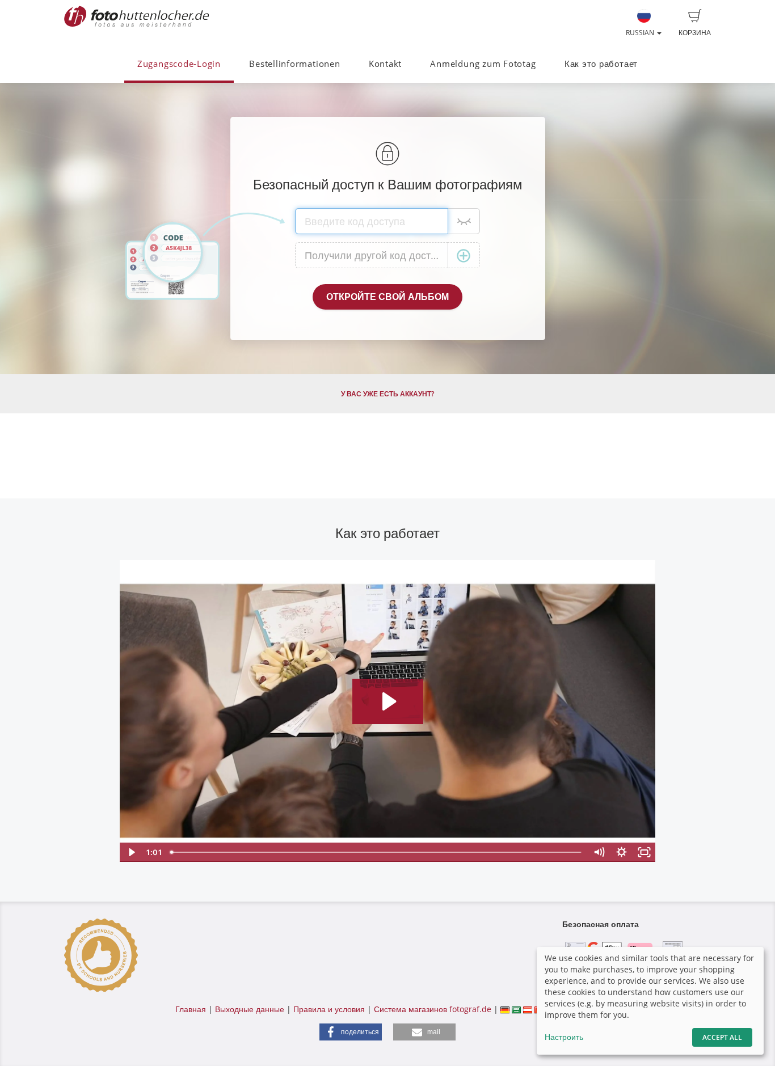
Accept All (722, 1037)
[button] (350, 1031)
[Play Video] (131, 852)
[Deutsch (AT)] (527, 1009)
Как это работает (601, 64)
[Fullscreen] (644, 852)
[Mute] (599, 852)
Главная (190, 1009)
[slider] (377, 852)
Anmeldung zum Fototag (483, 64)
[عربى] (516, 1009)
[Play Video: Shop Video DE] (387, 701)
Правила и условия (329, 1009)
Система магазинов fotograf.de (432, 1009)
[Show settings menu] (621, 852)
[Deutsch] (504, 1009)
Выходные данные (249, 1009)
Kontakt (385, 64)
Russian (641, 32)
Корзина (695, 32)
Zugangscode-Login (179, 64)
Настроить (564, 1036)
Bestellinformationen (294, 64)
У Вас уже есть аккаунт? (387, 394)
